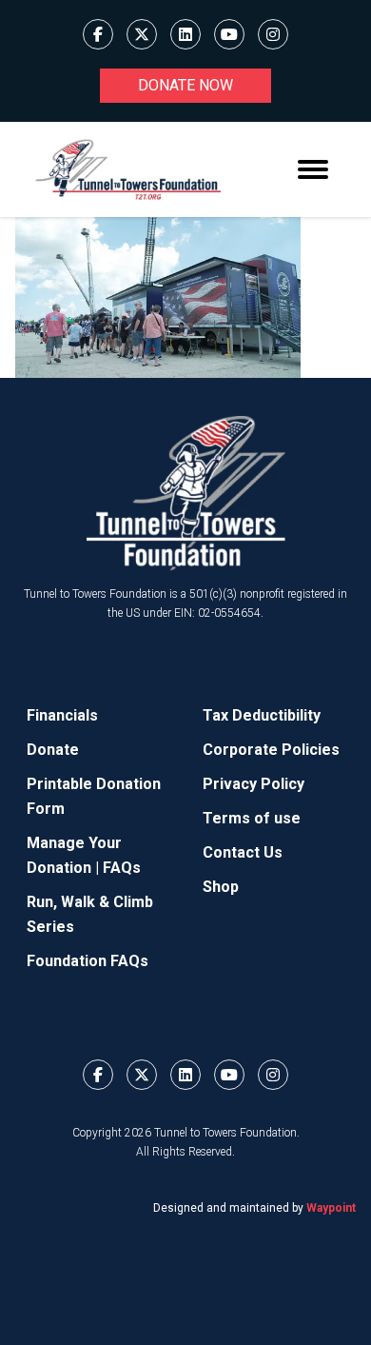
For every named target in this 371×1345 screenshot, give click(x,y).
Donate (53, 750)
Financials (62, 715)
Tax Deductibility (262, 715)
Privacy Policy (253, 784)
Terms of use (252, 818)
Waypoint (331, 1208)
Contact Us (243, 852)
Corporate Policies (271, 750)
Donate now (185, 85)
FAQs (122, 868)
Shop (221, 887)
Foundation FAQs (87, 961)
